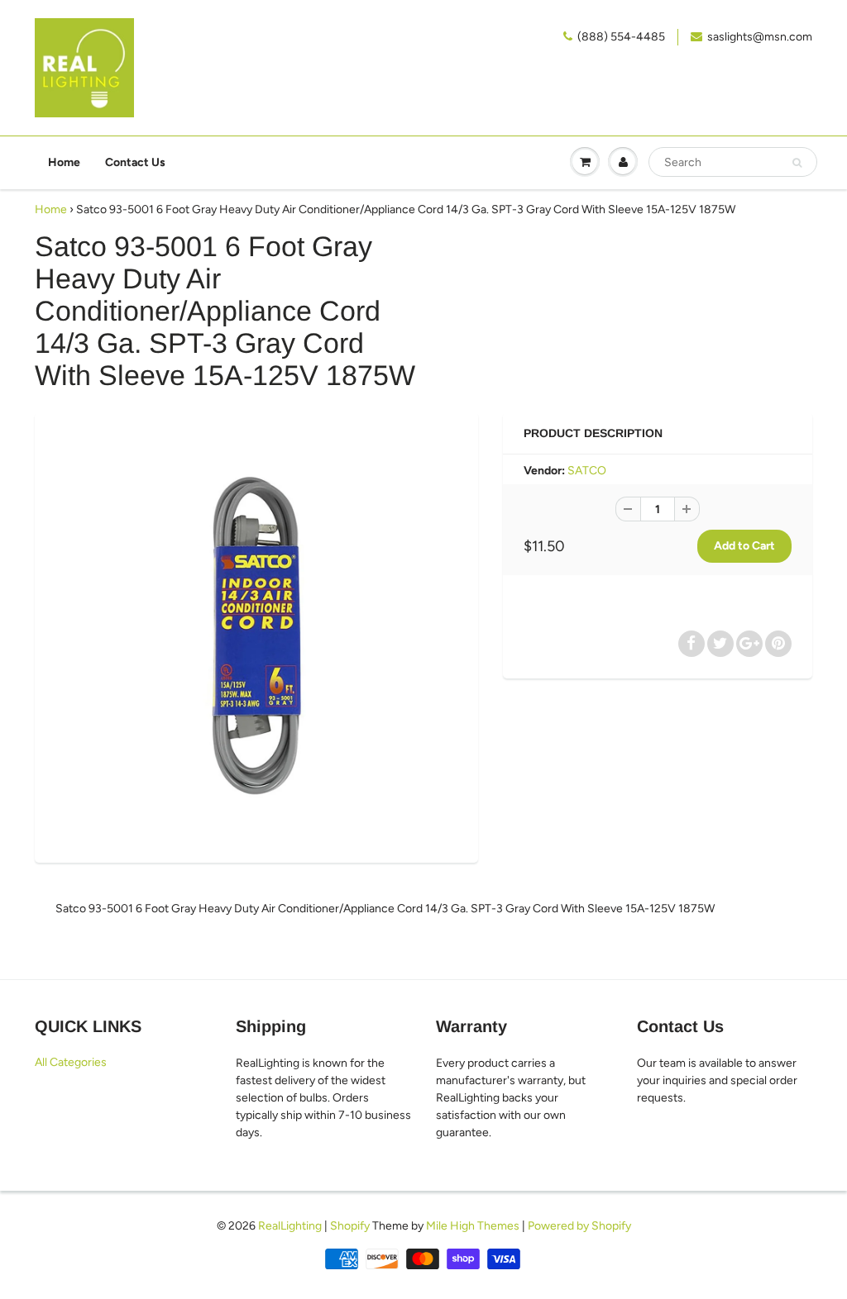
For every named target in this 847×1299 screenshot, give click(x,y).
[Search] (797, 163)
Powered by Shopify (579, 1226)
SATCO (586, 471)
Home (64, 162)
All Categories (71, 1062)
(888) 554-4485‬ (621, 37)
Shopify (350, 1226)
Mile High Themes (472, 1226)
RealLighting (290, 1226)
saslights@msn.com (759, 37)
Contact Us (135, 162)
